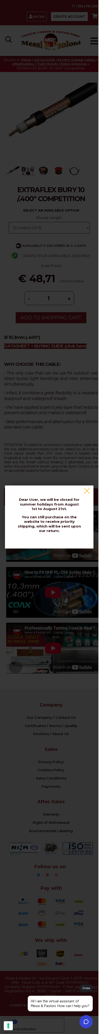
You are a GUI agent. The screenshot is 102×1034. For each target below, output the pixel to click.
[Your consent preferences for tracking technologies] (8, 1025)
